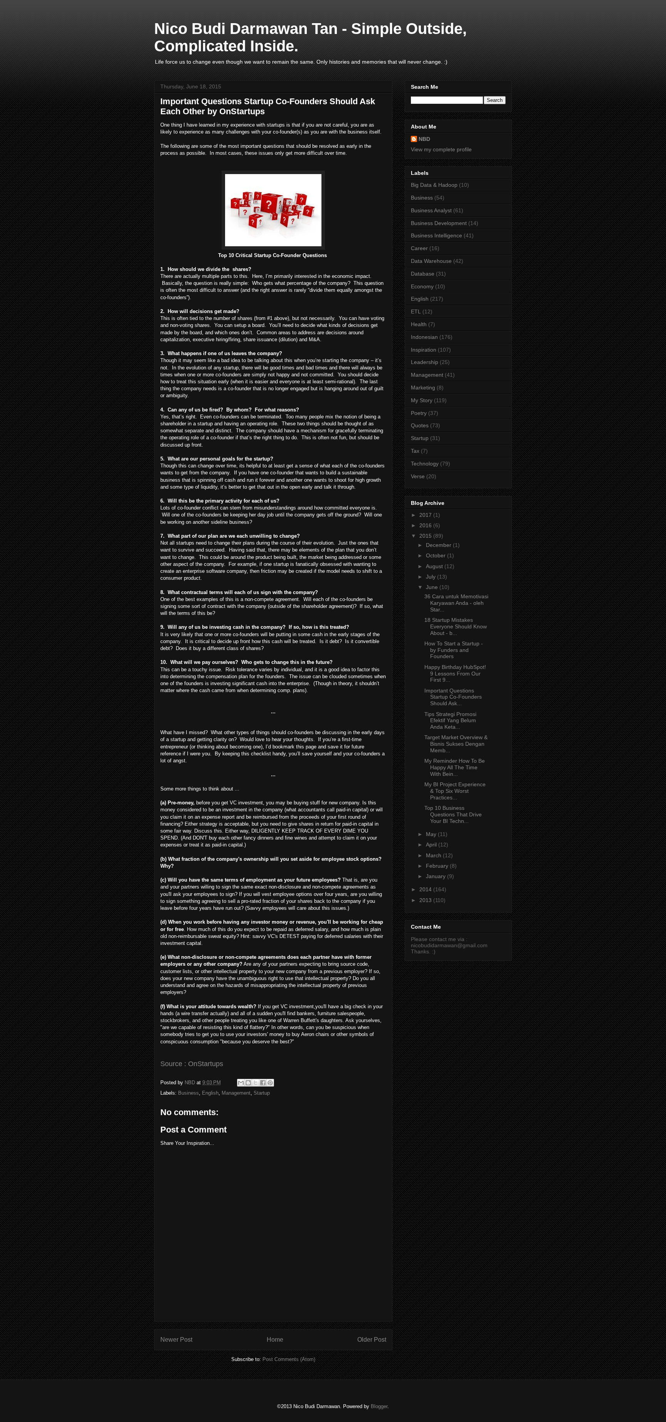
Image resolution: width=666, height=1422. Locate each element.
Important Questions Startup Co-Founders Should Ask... (453, 697)
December (439, 545)
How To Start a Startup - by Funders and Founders (453, 650)
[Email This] (241, 1083)
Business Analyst (431, 210)
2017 (426, 515)
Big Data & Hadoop (434, 185)
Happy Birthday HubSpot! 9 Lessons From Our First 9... (455, 673)
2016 (426, 525)
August (435, 566)
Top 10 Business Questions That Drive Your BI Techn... (453, 814)
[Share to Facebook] (263, 1083)
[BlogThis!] (248, 1083)
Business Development (439, 223)
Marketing (423, 387)
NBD (424, 139)
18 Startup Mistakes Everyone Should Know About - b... (455, 626)
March (434, 855)
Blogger (379, 1406)
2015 (426, 536)
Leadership (424, 362)
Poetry (419, 413)
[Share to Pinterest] (270, 1083)
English (210, 1093)
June (432, 587)
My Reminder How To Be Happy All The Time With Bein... (454, 767)
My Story (421, 400)
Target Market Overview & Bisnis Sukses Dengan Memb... (456, 743)
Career (419, 248)
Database (422, 274)
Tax (415, 451)
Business (188, 1093)
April (432, 844)
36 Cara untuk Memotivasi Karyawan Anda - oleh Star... (456, 603)
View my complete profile (441, 149)
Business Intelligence (436, 235)
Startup (262, 1093)
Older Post (371, 1339)
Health (419, 324)
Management (236, 1093)
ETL (416, 311)
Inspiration (423, 350)
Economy (422, 286)
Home (275, 1339)
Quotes (420, 425)
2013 (426, 900)
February (438, 866)
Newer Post (176, 1339)
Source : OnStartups (191, 1064)
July (431, 577)
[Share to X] (255, 1083)
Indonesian (424, 337)
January (436, 876)
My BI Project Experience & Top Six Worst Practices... (455, 791)
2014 (426, 889)
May (432, 834)
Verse (418, 476)
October (436, 555)
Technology (425, 463)
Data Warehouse (431, 261)
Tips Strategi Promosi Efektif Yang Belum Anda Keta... (450, 720)
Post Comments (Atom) (288, 1359)
